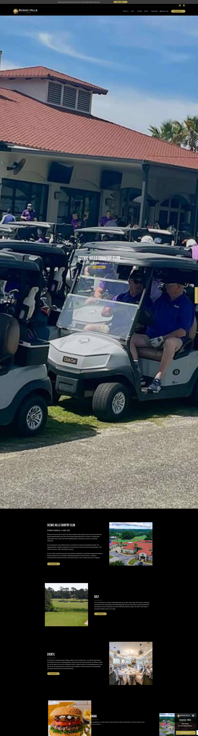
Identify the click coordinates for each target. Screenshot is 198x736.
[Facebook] (179, 5)
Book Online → (120, 2)
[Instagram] (183, 5)
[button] (128, 11)
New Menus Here (186, 732)
